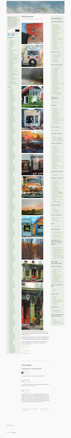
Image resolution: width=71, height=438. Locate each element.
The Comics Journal (56, 156)
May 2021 (11, 149)
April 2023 (11, 125)
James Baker (55, 160)
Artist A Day (55, 41)
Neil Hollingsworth (56, 68)
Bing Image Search (56, 310)
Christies (54, 298)
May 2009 (11, 304)
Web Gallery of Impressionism (58, 282)
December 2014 (12, 232)
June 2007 (11, 328)
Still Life (54, 36)
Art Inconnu (55, 34)
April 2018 (11, 189)
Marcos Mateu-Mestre (57, 191)
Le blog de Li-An (56, 137)
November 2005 (12, 349)
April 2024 (11, 113)
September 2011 (12, 273)
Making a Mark (55, 37)
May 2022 (11, 136)
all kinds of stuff (55, 192)
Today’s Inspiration (56, 112)
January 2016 (12, 218)
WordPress (13, 432)
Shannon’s (55, 304)
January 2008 (12, 321)
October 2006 (12, 337)
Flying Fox (54, 30)
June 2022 (11, 135)
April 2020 (11, 163)
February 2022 (12, 139)
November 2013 (12, 246)
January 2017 (12, 205)
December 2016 (12, 206)
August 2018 (12, 184)
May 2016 (11, 213)
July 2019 (11, 172)
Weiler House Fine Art (25, 353)
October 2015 (12, 221)
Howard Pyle (55, 108)
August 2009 (12, 300)
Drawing (11, 55)
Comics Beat (55, 146)
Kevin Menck (55, 70)
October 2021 (12, 143)
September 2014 (12, 235)
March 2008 (12, 319)
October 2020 (12, 156)
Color (10, 48)
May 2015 (11, 226)
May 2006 (11, 342)
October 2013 (12, 247)
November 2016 (12, 207)
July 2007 (11, 327)
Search (9, 29)
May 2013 (11, 252)
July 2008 (11, 314)
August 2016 (12, 210)
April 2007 (11, 330)
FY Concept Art (55, 186)
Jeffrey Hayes (55, 58)
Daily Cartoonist (56, 165)
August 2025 (12, 102)
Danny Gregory (55, 115)
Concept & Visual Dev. (13, 50)
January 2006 (12, 347)
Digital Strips (55, 168)
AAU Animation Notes (57, 201)
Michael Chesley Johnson (57, 88)
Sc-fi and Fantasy (13, 73)
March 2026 (12, 94)
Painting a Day (12, 66)
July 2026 (11, 90)
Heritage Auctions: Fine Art (57, 299)
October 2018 (12, 182)
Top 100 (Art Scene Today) (57, 235)
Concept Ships (55, 187)
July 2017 (11, 198)
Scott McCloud (55, 155)
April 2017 (11, 201)
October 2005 (12, 350)
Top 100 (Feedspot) (56, 236)
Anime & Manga (12, 42)
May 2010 (11, 291)
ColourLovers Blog (56, 226)
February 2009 (12, 307)
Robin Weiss (55, 82)
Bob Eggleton (55, 130)
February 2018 (12, 191)
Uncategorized (12, 79)
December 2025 (12, 97)
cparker (30, 19)
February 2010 (12, 294)
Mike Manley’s (56, 94)
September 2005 (13, 351)
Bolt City (54, 153)
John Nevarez (55, 189)
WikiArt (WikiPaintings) (57, 274)
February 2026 (12, 95)
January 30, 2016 (27, 373)
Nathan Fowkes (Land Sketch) (58, 83)
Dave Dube (26, 371)
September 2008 (13, 312)
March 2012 (11, 267)
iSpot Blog (55, 124)
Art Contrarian (55, 40)
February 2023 (12, 127)
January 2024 (12, 117)
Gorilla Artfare (55, 175)
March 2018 (11, 190)
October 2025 (12, 99)
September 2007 (13, 325)
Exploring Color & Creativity (58, 39)
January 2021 (12, 153)
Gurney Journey (56, 24)
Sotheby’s (55, 296)
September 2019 (12, 170)
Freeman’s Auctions (56, 302)
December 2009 (12, 296)
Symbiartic (55, 208)
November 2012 (12, 258)
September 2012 (12, 261)
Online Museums (12, 63)
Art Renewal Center (56, 281)
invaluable (55, 291)
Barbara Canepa (56, 139)
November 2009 (12, 297)
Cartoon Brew (55, 180)
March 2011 (11, 280)
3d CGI (11, 39)
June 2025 (11, 104)
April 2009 (11, 305)
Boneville (54, 162)
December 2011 (12, 270)
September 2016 (12, 209)
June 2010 (11, 290)
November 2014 (12, 233)
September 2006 (13, 338)
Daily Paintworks (56, 62)
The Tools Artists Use (56, 217)
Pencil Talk (55, 218)
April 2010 (11, 292)
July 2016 (11, 211)
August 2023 (12, 122)
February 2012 (12, 268)
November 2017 (12, 194)
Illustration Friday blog (57, 117)
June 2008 (11, 315)
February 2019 (12, 178)
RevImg (54, 319)
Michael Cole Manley (56, 92)
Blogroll (11, 46)
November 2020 (12, 155)
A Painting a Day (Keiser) (57, 54)
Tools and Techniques (13, 78)
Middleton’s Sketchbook (57, 161)
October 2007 (12, 324)
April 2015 (11, 227)
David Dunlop (55, 44)
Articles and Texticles (57, 202)
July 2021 (11, 147)
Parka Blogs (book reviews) (58, 140)
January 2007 (12, 334)
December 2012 (12, 257)
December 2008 (12, 309)
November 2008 (12, 310)
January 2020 (12, 166)
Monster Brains (55, 118)
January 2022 (12, 140)
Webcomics (12, 84)
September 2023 (13, 121)
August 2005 (12, 352)
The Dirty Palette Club (57, 93)
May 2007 (11, 329)
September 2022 (13, 132)
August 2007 (12, 326)
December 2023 (12, 118)
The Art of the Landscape (57, 38)
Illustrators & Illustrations (57, 119)
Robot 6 (54, 147)
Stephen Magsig (56, 87)
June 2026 (11, 91)
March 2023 (12, 126)
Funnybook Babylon (56, 159)
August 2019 (12, 171)
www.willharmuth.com (25, 350)
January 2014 (12, 243)
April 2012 (11, 266)
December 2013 (12, 244)
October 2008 (12, 311)
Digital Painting (12, 53)
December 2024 (12, 107)
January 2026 (12, 96)
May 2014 (11, 239)
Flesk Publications (56, 138)
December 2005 (12, 348)
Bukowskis (55, 303)
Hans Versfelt (55, 77)
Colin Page (55, 75)
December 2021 (12, 141)
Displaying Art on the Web (14, 54)
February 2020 (12, 165)
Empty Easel (55, 219)
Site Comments (12, 75)
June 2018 (11, 186)
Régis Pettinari (55, 79)
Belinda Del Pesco (56, 81)
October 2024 (12, 109)
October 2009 (12, 298)
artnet (54, 289)
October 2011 (12, 272)
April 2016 (11, 214)
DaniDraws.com (56, 122)
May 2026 (11, 92)
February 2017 (12, 204)
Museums (11, 62)
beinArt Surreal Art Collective (58, 42)
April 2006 (11, 343)
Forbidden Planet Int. (56, 151)
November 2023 (12, 119)
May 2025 (11, 105)
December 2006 (12, 335)
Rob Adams (55, 91)
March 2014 (11, 241)
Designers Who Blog (56, 123)
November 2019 (12, 168)
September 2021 (12, 145)
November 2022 (12, 131)
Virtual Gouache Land (57, 67)
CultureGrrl (55, 46)
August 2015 (12, 223)
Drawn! (54, 136)
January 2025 (12, 106)
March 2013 (11, 254)
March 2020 (12, 164)
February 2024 (12, 116)
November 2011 (12, 271)
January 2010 (12, 295)
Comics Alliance (56, 150)
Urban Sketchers (56, 31)
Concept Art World (56, 184)
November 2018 (12, 181)
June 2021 (11, 148)
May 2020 (11, 162)
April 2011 (11, 279)
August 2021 (12, 146)
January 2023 (12, 128)
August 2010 (12, 287)
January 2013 (12, 256)
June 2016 (11, 212)
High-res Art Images (13, 59)
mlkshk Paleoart (56, 212)
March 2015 (11, 228)
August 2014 (12, 236)
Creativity (11, 51)
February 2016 (12, 217)
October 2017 (12, 195)
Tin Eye (54, 318)
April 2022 (11, 137)
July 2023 (11, 123)
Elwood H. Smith (56, 120)
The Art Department (56, 129)
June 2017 (11, 199)
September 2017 (12, 196)
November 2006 (12, 336)
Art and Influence (56, 26)
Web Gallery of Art (56, 279)
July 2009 (11, 301)
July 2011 (11, 276)
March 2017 (11, 203)
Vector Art (11, 80)
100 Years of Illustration (57, 109)
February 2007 (12, 333)
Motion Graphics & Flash (14, 61)
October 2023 (12, 120)
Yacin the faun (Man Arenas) (58, 193)
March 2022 (12, 138)
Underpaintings (56, 25)
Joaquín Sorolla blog (56, 48)
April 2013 (11, 253)
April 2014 (11, 240)
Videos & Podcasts (13, 81)
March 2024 (12, 114)
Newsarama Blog (56, 148)
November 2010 (12, 284)
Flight (54, 154)
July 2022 (11, 134)
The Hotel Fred (55, 163)
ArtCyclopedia (55, 278)
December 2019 (12, 167)
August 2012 (12, 262)
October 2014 (12, 234)
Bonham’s (55, 297)
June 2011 (11, 277)
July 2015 (11, 224)
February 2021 (12, 152)
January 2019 (12, 179)
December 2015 (12, 219)
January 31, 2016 (27, 392)
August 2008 (12, 313)
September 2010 (12, 286)
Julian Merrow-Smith (56, 56)
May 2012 (11, 265)
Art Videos (11, 45)
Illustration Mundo (56, 113)
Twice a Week (55, 89)
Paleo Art (11, 67)
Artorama (55, 102)
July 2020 (11, 160)
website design (57, 243)
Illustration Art (55, 111)
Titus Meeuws (55, 78)
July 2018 (11, 185)
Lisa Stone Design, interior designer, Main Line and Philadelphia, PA (57, 253)
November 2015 (12, 220)
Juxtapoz (54, 101)
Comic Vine (55, 149)
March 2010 (11, 293)
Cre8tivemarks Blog (56, 195)
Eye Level (54, 43)
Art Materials (12, 44)
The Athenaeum (56, 273)
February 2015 (12, 229)
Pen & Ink (11, 69)
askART (54, 290)
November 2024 (12, 108)
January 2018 (12, 192)
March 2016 (11, 215)
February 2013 (12, 255)
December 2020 (12, 154)
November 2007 (12, 323)
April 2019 (11, 176)
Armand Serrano (56, 190)
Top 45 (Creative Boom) (57, 237)
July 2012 (11, 263)
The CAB (54, 185)
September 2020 (13, 157)
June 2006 (11, 341)
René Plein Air (55, 80)
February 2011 (12, 281)
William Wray (55, 84)
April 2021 (11, 150)
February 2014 (12, 242)
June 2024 (11, 112)
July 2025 (11, 103)
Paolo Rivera (55, 152)
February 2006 (12, 345)
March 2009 (12, 306)
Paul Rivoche (55, 164)
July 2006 (11, 340)
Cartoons (11, 47)
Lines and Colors (10, 425)
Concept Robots (56, 188)
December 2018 (12, 180)
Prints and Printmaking (13, 70)
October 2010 (12, 285)
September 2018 (12, 183)
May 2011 (11, 278)
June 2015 (11, 225)
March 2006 (12, 344)
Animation (11, 41)
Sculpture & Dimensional (14, 74)
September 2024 (13, 110)
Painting (11, 65)
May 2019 (11, 175)
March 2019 (11, 177)
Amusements (12, 40)
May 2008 (11, 316)
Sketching (11, 76)
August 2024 (12, 111)
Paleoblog (55, 207)
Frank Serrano (55, 85)
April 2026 (11, 93)
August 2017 (12, 197)
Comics (11, 49)
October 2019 (12, 169)
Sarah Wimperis (56, 90)
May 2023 (11, 124)
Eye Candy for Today (13, 56)
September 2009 (13, 299)
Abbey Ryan (55, 61)
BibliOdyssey (55, 110)
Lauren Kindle (26, 389)
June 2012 (11, 264)
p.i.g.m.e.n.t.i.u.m (56, 45)
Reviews (11, 71)
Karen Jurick (55, 57)
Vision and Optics (13, 82)
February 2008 (12, 320)
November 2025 (12, 98)
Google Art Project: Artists (57, 275)
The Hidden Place (56, 35)
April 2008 (11, 318)
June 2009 (11, 302)
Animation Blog (55, 181)
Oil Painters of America (57, 28)
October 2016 (12, 208)
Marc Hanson (55, 69)
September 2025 (13, 100)
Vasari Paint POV (56, 29)
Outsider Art (12, 64)
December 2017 (12, 193)
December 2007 (12, 322)
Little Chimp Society (56, 114)
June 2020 (11, 161)
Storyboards (12, 77)
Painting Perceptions (56, 27)
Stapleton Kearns (56, 74)
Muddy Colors (55, 174)
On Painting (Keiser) (56, 55)
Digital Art (11, 52)
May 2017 (11, 200)
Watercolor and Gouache (14, 83)
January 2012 (12, 269)
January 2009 (12, 308)
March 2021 (11, 151)
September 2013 (12, 248)
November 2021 (12, 142)
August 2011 (11, 275)
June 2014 (11, 238)
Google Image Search (57, 309)
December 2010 (12, 283)
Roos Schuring (55, 76)
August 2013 (12, 249)
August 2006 (12, 339)
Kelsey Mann (55, 194)
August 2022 (12, 133)
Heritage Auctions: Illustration (58, 301)
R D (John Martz (56, 116)
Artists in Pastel (55, 49)
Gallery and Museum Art (38, 19)
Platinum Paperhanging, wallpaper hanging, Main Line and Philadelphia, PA (58, 250)
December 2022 (12, 129)
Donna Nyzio (25, 346)
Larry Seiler (55, 73)
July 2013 (11, 250)
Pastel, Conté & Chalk (13, 68)
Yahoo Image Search (57, 311)
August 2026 (12, 89)
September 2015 (12, 222)
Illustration (11, 60)
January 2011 (12, 282)
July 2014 (11, 237)
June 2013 (11, 251)
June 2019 (11, 174)
